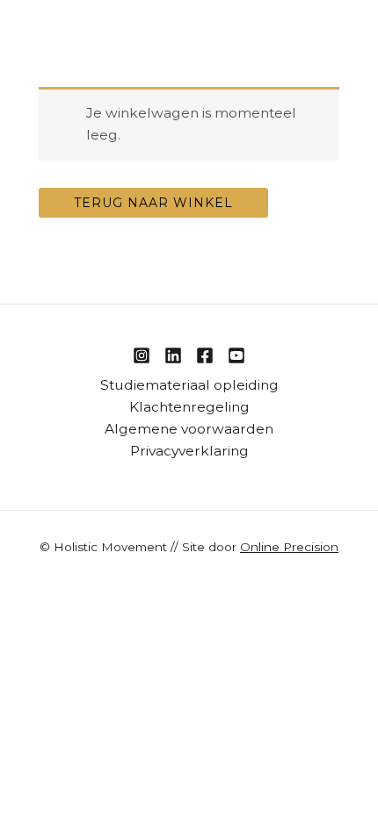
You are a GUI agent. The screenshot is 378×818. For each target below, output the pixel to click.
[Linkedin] (173, 355)
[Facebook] (205, 355)
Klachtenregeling (189, 406)
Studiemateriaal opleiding (189, 385)
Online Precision (289, 547)
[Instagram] (141, 355)
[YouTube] (236, 355)
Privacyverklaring (189, 450)
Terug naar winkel (153, 203)
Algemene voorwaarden (189, 428)
